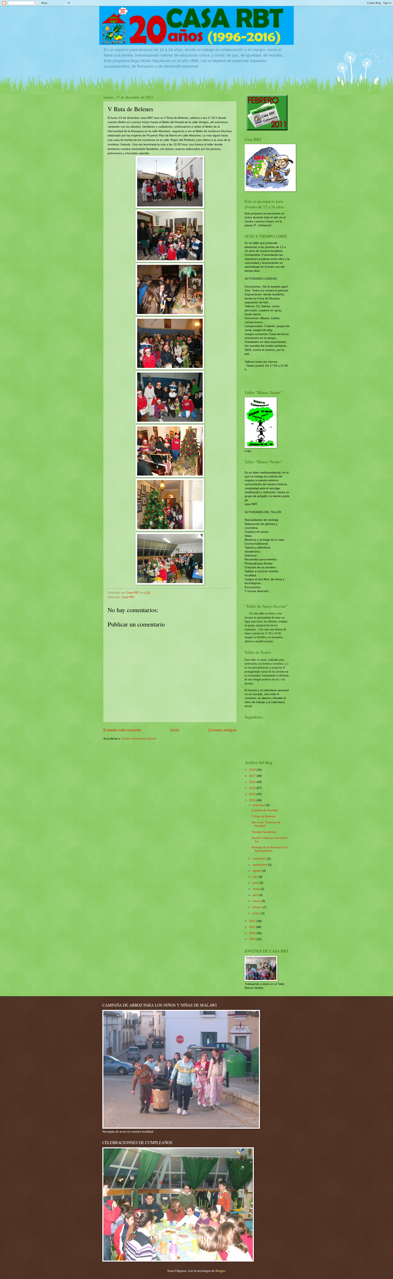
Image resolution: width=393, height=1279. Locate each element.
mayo (257, 888)
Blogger (220, 1270)
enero (257, 913)
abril (256, 895)
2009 (252, 939)
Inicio (174, 730)
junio (256, 882)
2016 (252, 782)
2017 (252, 775)
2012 (252, 921)
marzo (257, 901)
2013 (252, 800)
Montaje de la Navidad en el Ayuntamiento (270, 849)
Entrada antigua (222, 730)
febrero (258, 907)
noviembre (260, 858)
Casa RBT (128, 597)
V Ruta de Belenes (264, 816)
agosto (257, 870)
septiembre (260, 864)
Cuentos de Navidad (265, 810)
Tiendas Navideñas (264, 832)
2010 (252, 933)
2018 (252, 769)
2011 (252, 927)
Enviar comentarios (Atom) (139, 738)
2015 (252, 788)
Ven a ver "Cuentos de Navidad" (266, 824)
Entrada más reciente (122, 730)
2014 (252, 794)
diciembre (259, 805)
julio (256, 876)
